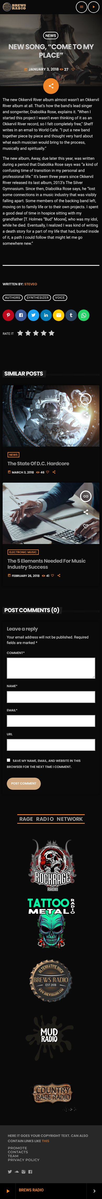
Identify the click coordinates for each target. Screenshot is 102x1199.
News (51, 35)
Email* (12, 710)
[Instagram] (23, 1172)
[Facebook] (30, 1172)
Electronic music (23, 552)
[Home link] (15, 7)
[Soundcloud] (17, 1172)
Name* (12, 686)
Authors (12, 297)
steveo (30, 284)
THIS (45, 1140)
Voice (60, 297)
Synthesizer (38, 297)
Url (10, 734)
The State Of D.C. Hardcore (38, 463)
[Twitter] (10, 1172)
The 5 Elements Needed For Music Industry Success (47, 564)
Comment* (16, 653)
